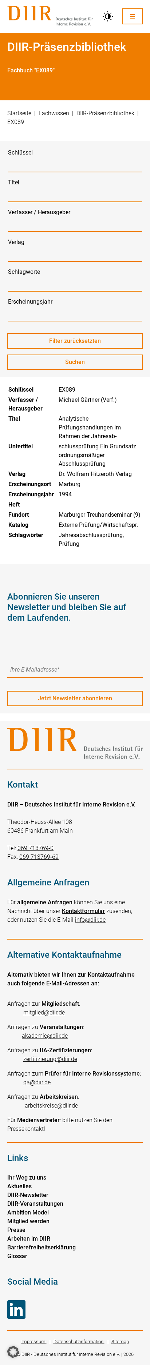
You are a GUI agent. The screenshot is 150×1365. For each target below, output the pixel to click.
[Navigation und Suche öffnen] (132, 16)
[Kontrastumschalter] (108, 16)
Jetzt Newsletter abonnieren (75, 698)
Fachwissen (54, 113)
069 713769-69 (39, 856)
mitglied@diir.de (44, 1012)
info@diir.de (90, 919)
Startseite (19, 113)
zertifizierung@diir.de (50, 1059)
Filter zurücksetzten (75, 340)
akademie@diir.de (45, 1035)
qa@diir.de (37, 1082)
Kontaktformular (83, 911)
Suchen (81, 364)
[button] (13, 1352)
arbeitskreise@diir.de (51, 1105)
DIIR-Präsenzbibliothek (105, 113)
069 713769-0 (35, 848)
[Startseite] (50, 16)
